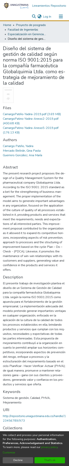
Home (7, 25)
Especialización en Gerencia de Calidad (27, 34)
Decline (18, 460)
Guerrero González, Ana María (22, 155)
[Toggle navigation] (60, 16)
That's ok (49, 460)
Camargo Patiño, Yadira (18, 146)
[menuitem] (39, 16)
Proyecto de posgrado (31, 25)
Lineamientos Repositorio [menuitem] (49, 6)
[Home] (16, 6)
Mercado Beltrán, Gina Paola (22, 151)
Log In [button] (47, 17)
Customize (9, 452)
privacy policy (49, 447)
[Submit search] (33, 16)
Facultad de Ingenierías (23, 30)
